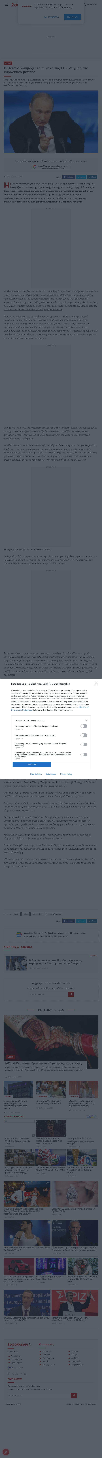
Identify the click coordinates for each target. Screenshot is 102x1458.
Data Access (51, 774)
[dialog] (51, 729)
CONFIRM (32, 765)
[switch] (83, 726)
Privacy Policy (66, 774)
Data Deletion (36, 774)
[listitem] (51, 720)
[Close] (96, 684)
